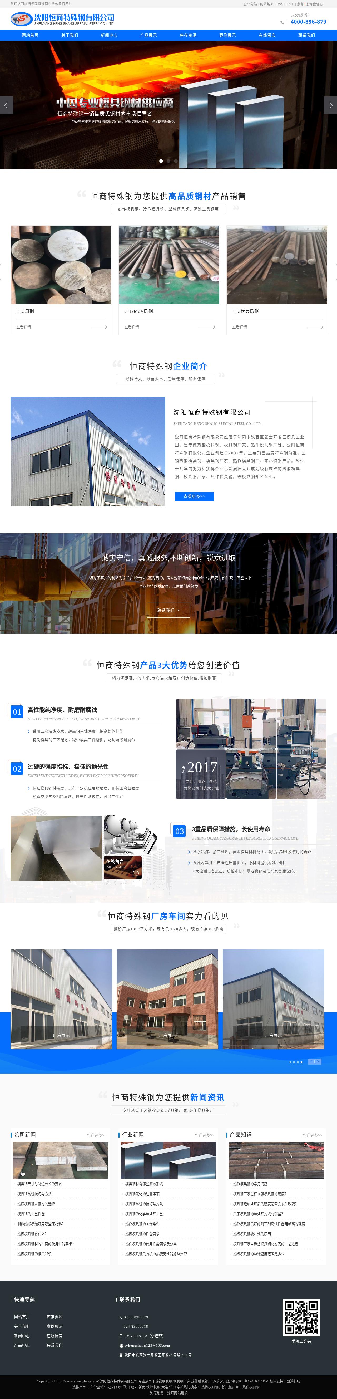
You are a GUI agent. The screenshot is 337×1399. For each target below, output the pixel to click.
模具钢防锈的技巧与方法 (144, 1204)
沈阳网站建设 (177, 1393)
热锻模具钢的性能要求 (142, 1234)
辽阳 (111, 1387)
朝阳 (134, 1387)
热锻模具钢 (163, 1381)
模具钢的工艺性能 (31, 1214)
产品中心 (22, 1345)
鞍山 (126, 1387)
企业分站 (250, 4)
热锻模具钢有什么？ (32, 1234)
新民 (141, 1387)
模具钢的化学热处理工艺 (144, 1214)
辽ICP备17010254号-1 (252, 1381)
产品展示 (148, 35)
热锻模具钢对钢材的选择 (36, 1204)
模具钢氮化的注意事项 (142, 1194)
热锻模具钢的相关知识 (34, 1254)
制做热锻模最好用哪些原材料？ (41, 1224)
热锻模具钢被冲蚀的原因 (252, 1234)
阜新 (180, 1387)
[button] (161, 161)
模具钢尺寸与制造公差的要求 (39, 1184)
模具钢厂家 (181, 1381)
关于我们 (69, 35)
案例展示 (227, 35)
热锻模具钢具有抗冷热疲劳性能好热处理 (156, 1254)
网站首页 (30, 35)
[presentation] (6, 105)
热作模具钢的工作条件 (142, 1224)
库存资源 (188, 35)
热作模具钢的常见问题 (250, 1184)
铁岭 (149, 1387)
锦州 (119, 1387)
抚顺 (157, 1387)
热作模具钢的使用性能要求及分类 (151, 1244)
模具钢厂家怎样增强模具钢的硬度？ (260, 1194)
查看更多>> (194, 496)
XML (290, 4)
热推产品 (79, 1387)
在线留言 (267, 35)
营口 (172, 1387)
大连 (164, 1387)
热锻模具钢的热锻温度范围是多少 (259, 1254)
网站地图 (267, 4)
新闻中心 (109, 35)
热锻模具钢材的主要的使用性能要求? (45, 1244)
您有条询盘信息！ (311, 4)
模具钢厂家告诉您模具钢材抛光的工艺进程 (265, 1244)
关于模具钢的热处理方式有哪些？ (259, 1214)
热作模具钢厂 (201, 1381)
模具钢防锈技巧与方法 (34, 1194)
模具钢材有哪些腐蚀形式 (144, 1184)
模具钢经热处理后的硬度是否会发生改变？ (265, 1204)
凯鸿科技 (293, 1381)
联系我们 (306, 35)
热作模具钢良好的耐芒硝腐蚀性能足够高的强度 (269, 1224)
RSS (280, 4)
